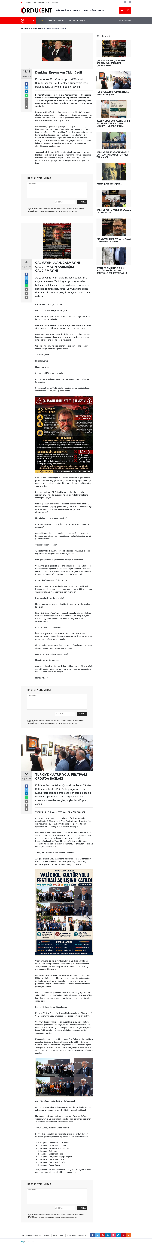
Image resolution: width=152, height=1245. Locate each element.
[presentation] (28, 20)
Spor (85, 10)
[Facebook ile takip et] (92, 1235)
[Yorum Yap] (26, 107)
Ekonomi (77, 10)
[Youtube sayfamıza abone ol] (102, 1235)
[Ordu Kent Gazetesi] (36, 10)
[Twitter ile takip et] (97, 1235)
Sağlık (93, 10)
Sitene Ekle (55, 2)
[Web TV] (125, 2)
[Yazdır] (26, 103)
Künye (55, 1235)
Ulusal (101, 10)
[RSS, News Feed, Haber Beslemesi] (128, 1235)
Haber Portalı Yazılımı (31, 1242)
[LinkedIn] (26, 91)
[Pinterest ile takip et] (123, 1235)
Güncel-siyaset (63, 10)
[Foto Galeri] (130, 2)
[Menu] (122, 11)
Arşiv (47, 2)
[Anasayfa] (22, 2)
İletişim (62, 1235)
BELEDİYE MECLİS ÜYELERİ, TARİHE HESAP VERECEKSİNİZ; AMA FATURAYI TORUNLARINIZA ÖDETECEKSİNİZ (74, 20)
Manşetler (29, 2)
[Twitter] (26, 87)
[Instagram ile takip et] (113, 1235)
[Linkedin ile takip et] (108, 1235)
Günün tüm (124, 21)
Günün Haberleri (39, 2)
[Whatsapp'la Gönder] (26, 95)
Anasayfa (47, 1235)
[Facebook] (26, 84)
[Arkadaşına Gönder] (26, 99)
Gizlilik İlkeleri (71, 1235)
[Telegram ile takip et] (118, 1235)
